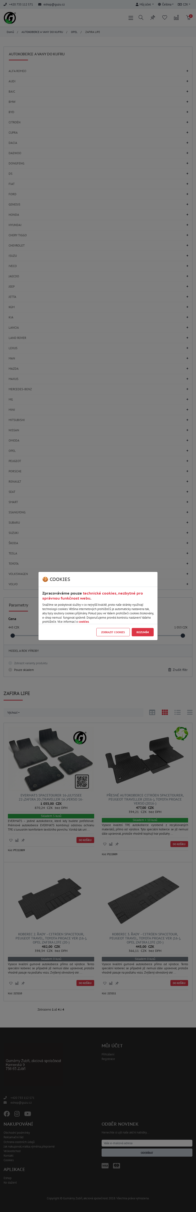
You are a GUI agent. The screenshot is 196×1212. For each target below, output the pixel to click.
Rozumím (142, 632)
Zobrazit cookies (113, 632)
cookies (84, 622)
